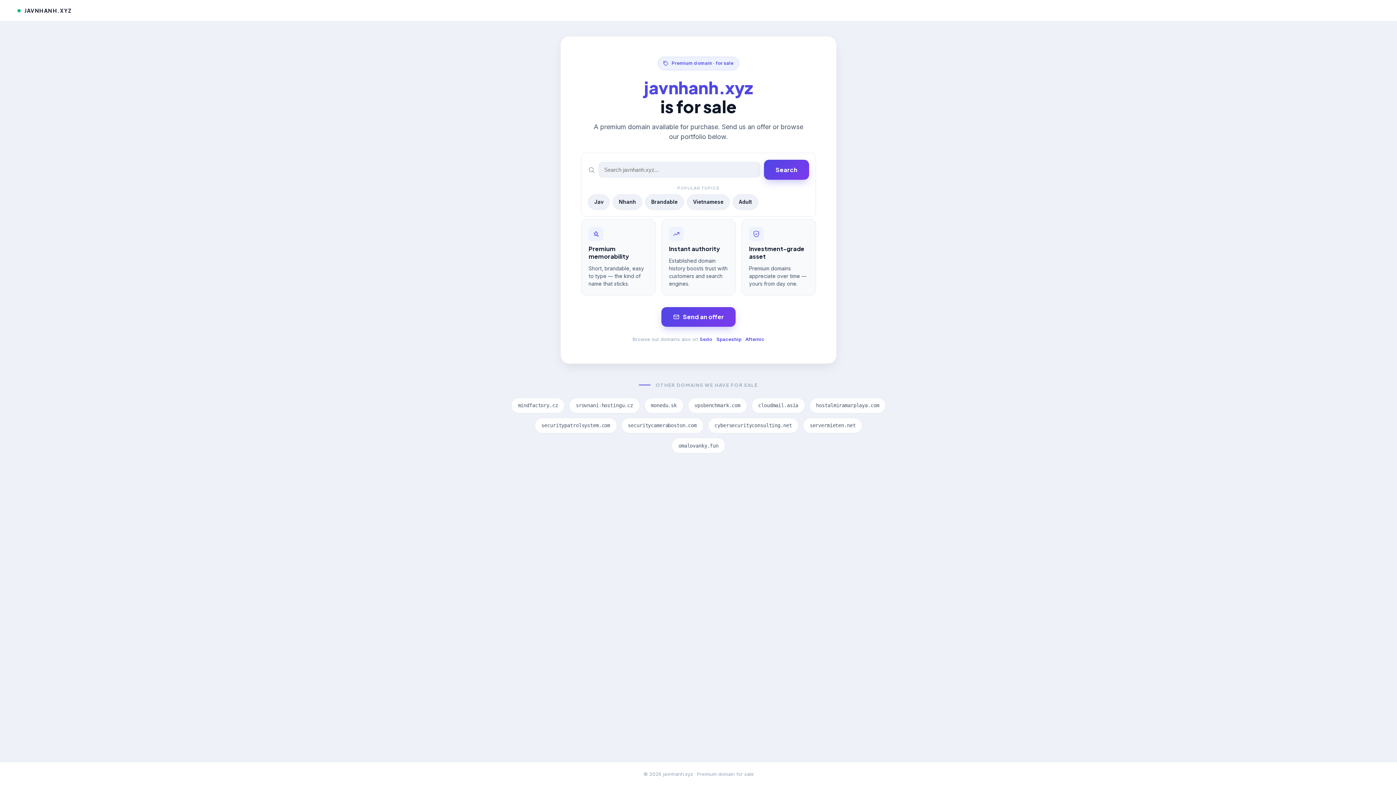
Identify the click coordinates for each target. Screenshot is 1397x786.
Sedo (706, 339)
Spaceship (728, 339)
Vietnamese (708, 202)
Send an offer (703, 317)
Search (786, 170)
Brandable (664, 202)
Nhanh (627, 202)
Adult (745, 202)
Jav (599, 202)
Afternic (754, 339)
